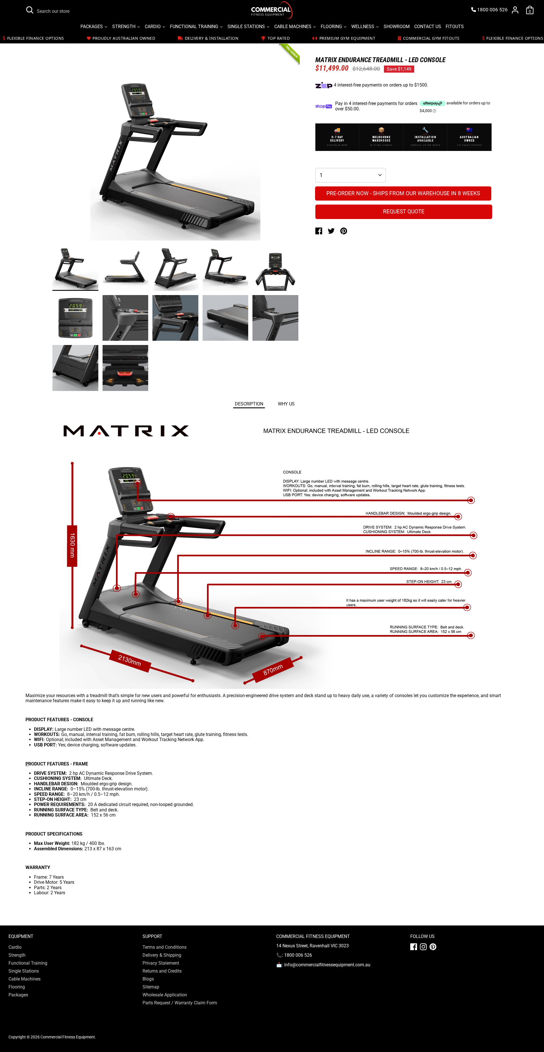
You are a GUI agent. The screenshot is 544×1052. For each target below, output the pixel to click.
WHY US (286, 404)
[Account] (515, 10)
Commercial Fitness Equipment (68, 1037)
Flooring (16, 987)
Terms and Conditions (164, 947)
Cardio (15, 947)
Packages (18, 995)
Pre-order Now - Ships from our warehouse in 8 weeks (403, 193)
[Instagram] (423, 946)
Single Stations (23, 971)
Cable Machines (24, 979)
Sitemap (151, 987)
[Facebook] (413, 946)
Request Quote (403, 211)
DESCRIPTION (249, 404)
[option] (175, 157)
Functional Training (27, 963)
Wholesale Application (165, 995)
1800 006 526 (492, 9)
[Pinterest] (433, 946)
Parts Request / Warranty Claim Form (180, 1002)
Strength (17, 955)
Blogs (148, 979)
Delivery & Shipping (162, 955)
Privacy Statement (161, 963)
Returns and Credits (162, 971)
